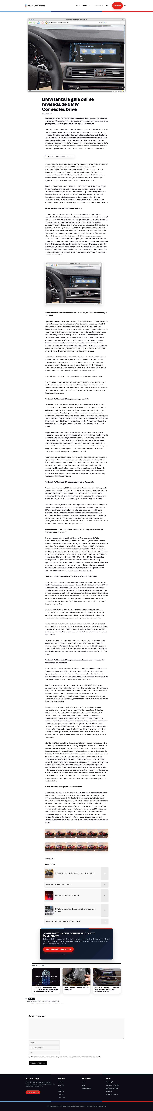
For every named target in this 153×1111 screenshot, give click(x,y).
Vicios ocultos (86, 1088)
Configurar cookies (112, 1094)
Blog (108, 5)
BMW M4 (61, 1091)
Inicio (78, 5)
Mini (59, 1088)
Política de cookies (112, 1088)
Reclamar (117, 5)
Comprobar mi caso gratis (58, 949)
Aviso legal (109, 1082)
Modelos (86, 5)
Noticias (98, 5)
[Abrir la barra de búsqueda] (125, 5)
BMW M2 (61, 1094)
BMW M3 (61, 1085)
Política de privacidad (112, 1085)
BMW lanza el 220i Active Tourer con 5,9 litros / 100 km (46, 1003)
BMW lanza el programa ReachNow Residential (43, 1001)
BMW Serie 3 (62, 1097)
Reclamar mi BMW (33, 1092)
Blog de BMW (36, 5)
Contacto (109, 1091)
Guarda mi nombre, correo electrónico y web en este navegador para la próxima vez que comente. (66, 1057)
